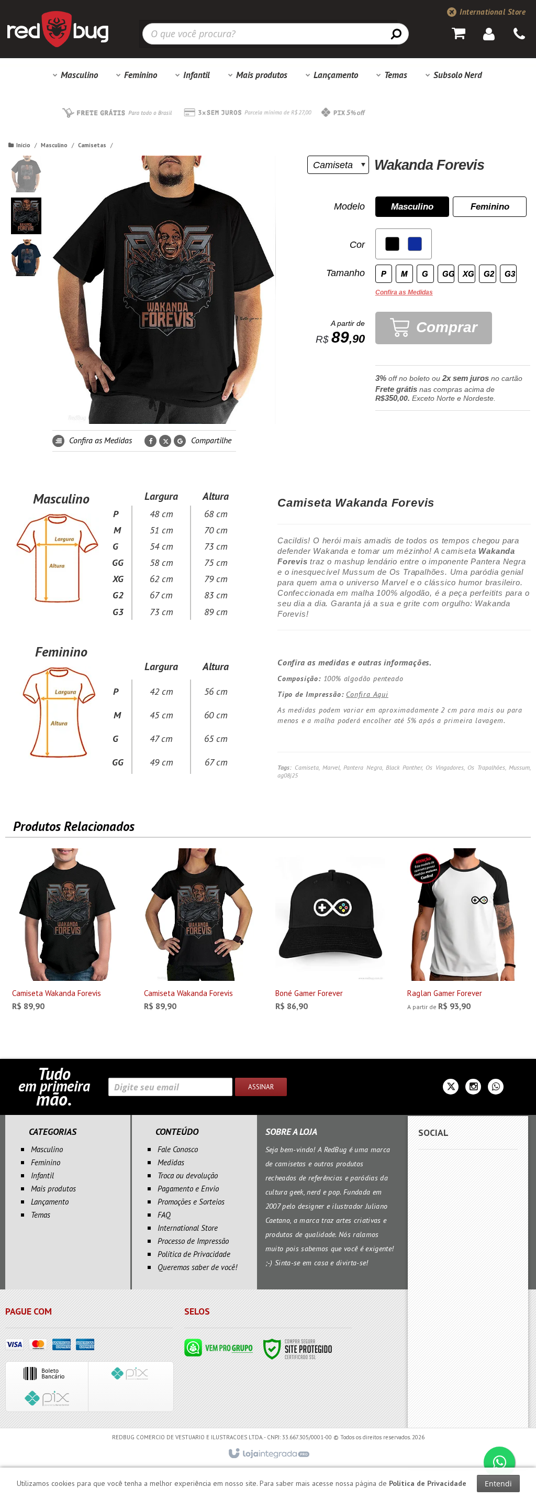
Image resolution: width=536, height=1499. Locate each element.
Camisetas (92, 145)
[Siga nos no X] (451, 1087)
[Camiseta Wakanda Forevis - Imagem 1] (26, 174)
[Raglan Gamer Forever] (462, 932)
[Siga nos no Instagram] (473, 1087)
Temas (40, 1215)
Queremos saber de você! (197, 1267)
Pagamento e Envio (188, 1189)
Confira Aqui (367, 694)
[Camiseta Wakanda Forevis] (67, 932)
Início (23, 145)
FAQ (164, 1215)
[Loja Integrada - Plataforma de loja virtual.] (268, 1454)
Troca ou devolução (188, 1175)
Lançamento (50, 1202)
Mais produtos (53, 1189)
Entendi (498, 1484)
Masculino (54, 145)
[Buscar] (396, 33)
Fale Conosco (178, 1149)
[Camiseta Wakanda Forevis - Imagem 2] (26, 216)
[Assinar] (261, 1087)
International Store (491, 12)
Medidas (171, 1162)
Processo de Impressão (193, 1241)
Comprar (444, 327)
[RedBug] (57, 29)
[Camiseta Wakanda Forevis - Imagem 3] (26, 257)
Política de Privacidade (194, 1254)
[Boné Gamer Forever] (330, 932)
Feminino (45, 1162)
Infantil (42, 1175)
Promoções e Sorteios (191, 1202)
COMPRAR (75, 1001)
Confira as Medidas (99, 440)
